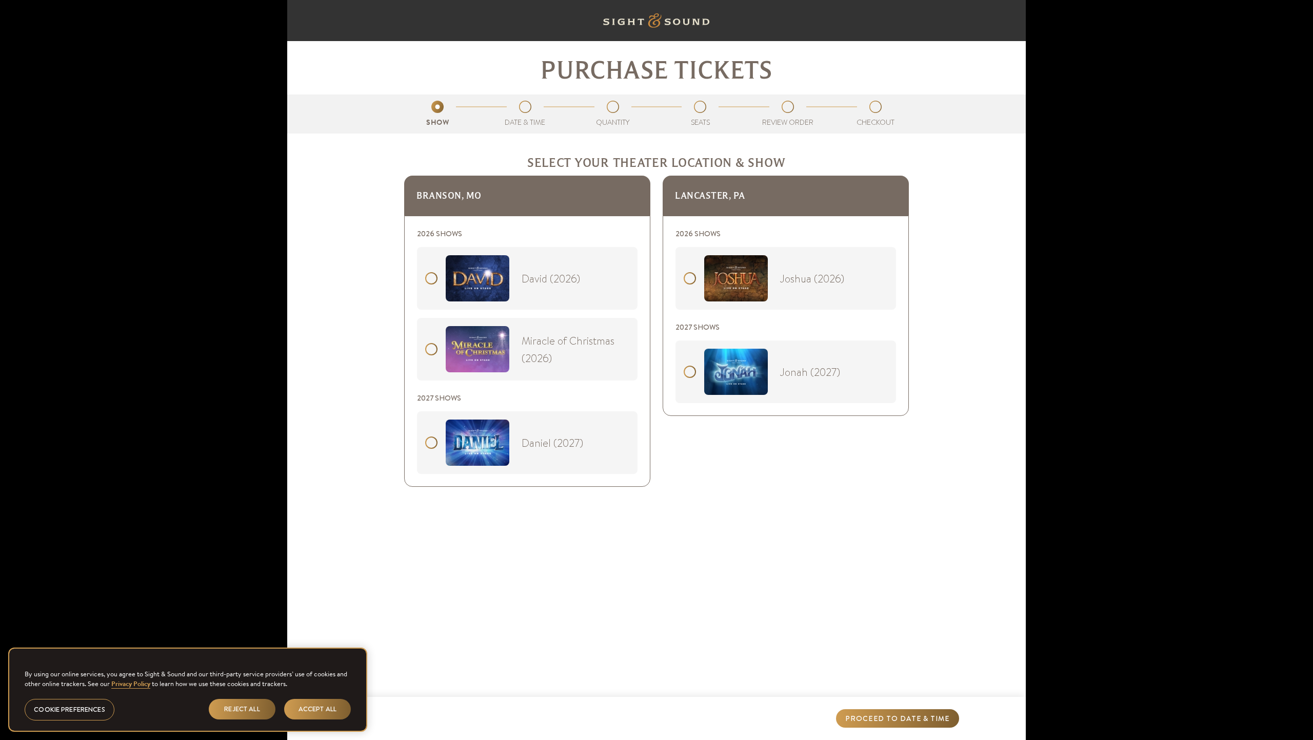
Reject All (242, 709)
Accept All (317, 709)
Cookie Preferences (69, 709)
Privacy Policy (130, 683)
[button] (897, 718)
